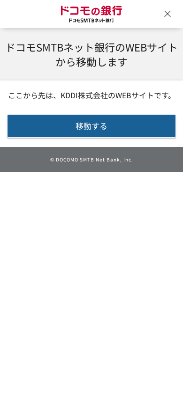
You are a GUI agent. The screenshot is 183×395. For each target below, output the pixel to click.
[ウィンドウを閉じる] (167, 14)
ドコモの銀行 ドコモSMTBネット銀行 (91, 14)
